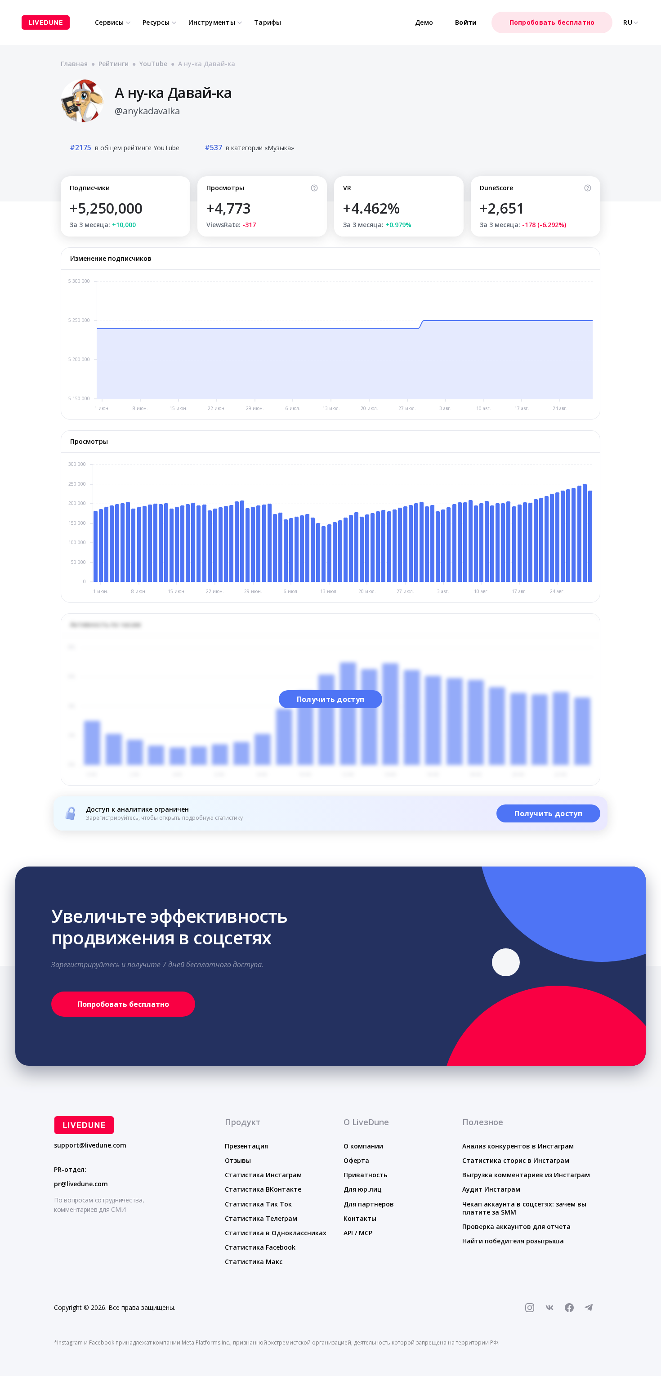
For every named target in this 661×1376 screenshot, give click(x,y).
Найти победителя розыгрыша (513, 1241)
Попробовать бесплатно (552, 22)
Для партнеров (369, 1204)
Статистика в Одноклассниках (275, 1233)
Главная (74, 63)
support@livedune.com (90, 1145)
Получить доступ (331, 699)
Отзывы (238, 1160)
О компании (363, 1146)
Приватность (365, 1174)
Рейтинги (113, 63)
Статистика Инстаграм (263, 1174)
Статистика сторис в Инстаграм (515, 1160)
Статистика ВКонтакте (263, 1189)
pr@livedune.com (81, 1184)
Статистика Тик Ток (258, 1204)
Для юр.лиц (363, 1189)
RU (627, 22)
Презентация (246, 1146)
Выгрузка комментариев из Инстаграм (526, 1174)
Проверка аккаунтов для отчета (516, 1226)
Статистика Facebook (260, 1247)
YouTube (153, 63)
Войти (466, 22)
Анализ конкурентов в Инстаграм (518, 1146)
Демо (424, 22)
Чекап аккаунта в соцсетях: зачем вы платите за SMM (524, 1208)
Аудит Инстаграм (491, 1189)
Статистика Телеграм (261, 1218)
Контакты (360, 1218)
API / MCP (358, 1233)
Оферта (356, 1160)
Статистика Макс (253, 1261)
